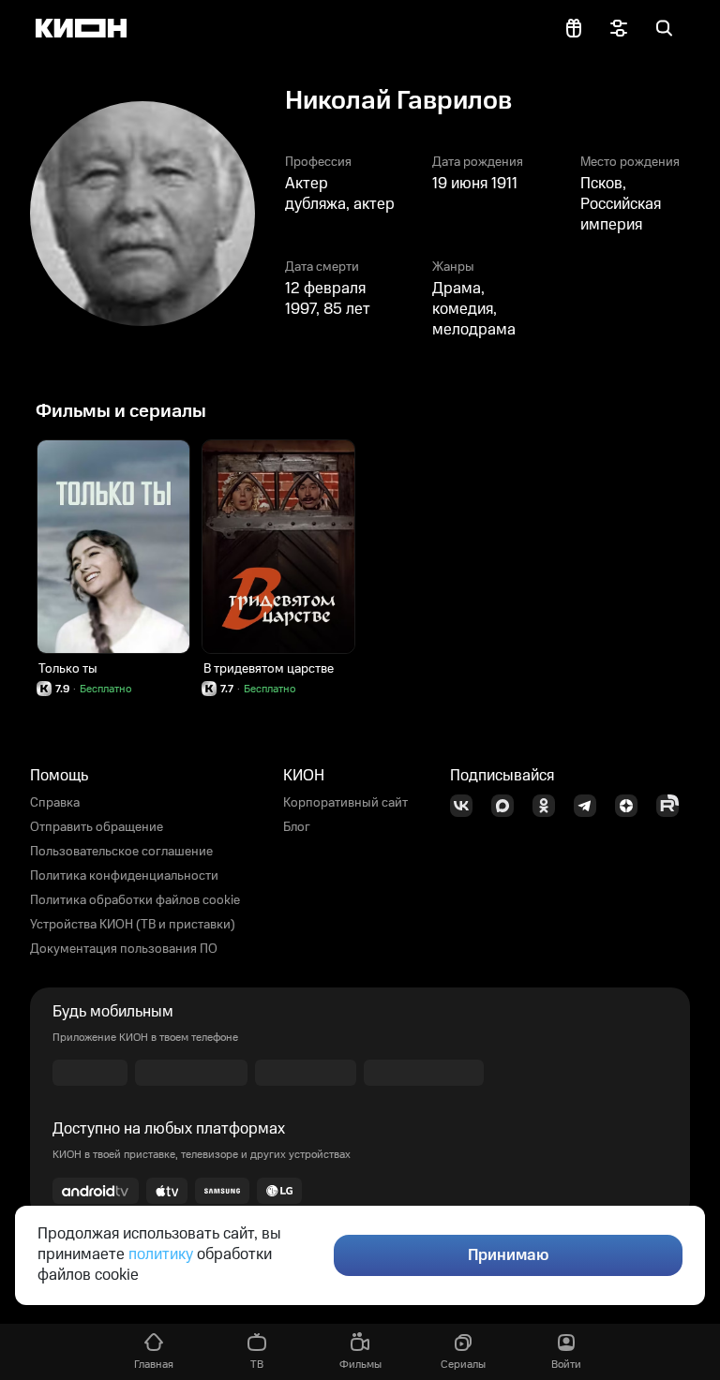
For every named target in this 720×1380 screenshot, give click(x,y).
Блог (296, 827)
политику (160, 1254)
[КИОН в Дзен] (632, 805)
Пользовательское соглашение (121, 851)
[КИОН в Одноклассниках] (549, 805)
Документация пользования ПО (124, 949)
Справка (55, 802)
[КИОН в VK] (467, 805)
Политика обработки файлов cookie (135, 900)
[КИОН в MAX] (508, 805)
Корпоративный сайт (345, 802)
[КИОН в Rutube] (673, 805)
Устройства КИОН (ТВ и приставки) (132, 924)
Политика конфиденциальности (124, 876)
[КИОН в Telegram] (591, 805)
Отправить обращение (96, 827)
